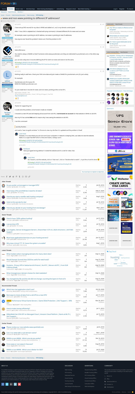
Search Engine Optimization (25, 351)
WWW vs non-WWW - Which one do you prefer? (24, 338)
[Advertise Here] (113, 228)
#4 (103, 103)
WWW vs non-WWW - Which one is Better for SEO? (25, 350)
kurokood (101, 245)
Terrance (4, 21)
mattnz (8, 192)
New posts (4, 12)
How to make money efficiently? (18, 308)
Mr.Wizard (26, 149)
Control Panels (69, 383)
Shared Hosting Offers (91, 370)
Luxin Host (7, 57)
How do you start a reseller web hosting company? (25, 196)
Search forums (12, 12)
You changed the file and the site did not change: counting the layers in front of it (36, 279)
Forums (10, 9)
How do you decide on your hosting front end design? (26, 208)
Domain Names (22, 255)
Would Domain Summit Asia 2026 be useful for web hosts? (28, 260)
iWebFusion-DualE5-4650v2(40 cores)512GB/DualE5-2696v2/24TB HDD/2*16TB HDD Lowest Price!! (121, 80)
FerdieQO (9, 187)
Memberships (30, 9)
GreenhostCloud (100, 192)
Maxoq (8, 346)
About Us (109, 376)
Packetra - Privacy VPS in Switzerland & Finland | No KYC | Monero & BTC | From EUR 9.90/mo (121, 57)
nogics (102, 198)
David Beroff (10, 334)
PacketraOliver (10, 269)
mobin (8, 329)
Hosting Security (69, 381)
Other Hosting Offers (25, 305)
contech (102, 310)
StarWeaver (10, 245)
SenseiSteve (10, 234)
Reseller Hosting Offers (91, 372)
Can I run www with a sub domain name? (21, 333)
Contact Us (110, 384)
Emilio (8, 239)
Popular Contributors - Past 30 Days (120, 91)
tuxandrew (101, 340)
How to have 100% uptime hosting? (19, 218)
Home (4, 9)
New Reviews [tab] (124, 52)
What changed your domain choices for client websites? (27, 273)
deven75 (9, 310)
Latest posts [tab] (110, 24)
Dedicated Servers (70, 375)
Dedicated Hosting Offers (26, 234)
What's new (19, 9)
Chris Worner (10, 280)
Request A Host (71, 9)
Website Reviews (21, 329)
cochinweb (101, 345)
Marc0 (8, 351)
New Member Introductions (26, 204)
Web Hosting (23, 245)
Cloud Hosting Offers (24, 318)
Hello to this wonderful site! (16, 202)
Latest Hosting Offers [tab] (113, 52)
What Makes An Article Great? (119, 36)
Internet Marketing (115, 33)
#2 (103, 47)
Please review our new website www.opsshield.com (25, 327)
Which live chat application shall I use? (20, 289)
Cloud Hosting (69, 378)
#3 (103, 71)
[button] (24, 9)
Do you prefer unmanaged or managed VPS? (23, 185)
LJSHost (7, 81)
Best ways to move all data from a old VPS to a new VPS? (27, 295)
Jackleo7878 (101, 351)
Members (20, 12)
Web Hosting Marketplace (45, 9)
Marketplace (110, 387)
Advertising (60, 9)
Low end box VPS (13, 224)
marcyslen (101, 203)
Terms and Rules (116, 392)
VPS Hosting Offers (27, 269)
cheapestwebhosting (99, 334)
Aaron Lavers (10, 297)
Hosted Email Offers (90, 381)
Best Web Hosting (83, 9)
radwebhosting (100, 261)
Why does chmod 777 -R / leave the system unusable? (26, 243)
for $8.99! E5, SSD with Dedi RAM (26, 62)
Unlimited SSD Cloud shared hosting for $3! (47, 64)
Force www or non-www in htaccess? (20, 344)
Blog (108, 379)
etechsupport (100, 291)
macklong (101, 239)
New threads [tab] (118, 24)
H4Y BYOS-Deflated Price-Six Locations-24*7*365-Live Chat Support (119, 71)
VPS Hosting (22, 187)
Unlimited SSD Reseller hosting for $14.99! (25, 64)
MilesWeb (9, 318)
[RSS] (133, 392)
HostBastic (9, 305)
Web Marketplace (89, 386)
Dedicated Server (23, 220)
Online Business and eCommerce (27, 310)
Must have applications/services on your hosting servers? (27, 238)
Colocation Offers (89, 383)
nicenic (8, 255)
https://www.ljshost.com (21, 96)
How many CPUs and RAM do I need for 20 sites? (24, 191)
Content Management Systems (118, 39)
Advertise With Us (112, 381)
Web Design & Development (72, 386)
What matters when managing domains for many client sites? (29, 254)
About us (124, 392)
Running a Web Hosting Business (27, 198)
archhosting (101, 209)
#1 (103, 24)
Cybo (8, 226)
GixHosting (9, 291)
